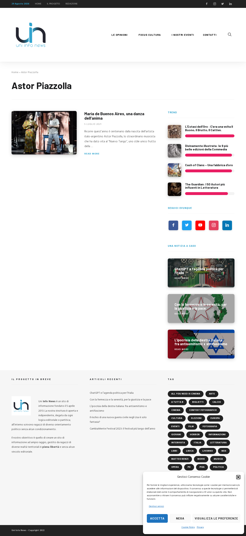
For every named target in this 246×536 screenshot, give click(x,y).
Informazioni (217, 435)
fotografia (210, 426)
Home (15, 72)
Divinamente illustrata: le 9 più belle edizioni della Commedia (206, 147)
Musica (218, 459)
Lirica (190, 451)
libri (174, 451)
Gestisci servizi (156, 506)
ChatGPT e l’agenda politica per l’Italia (112, 393)
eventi (175, 426)
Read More (92, 154)
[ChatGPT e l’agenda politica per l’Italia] (201, 272)
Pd (189, 467)
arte (212, 394)
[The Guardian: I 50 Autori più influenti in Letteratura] (174, 189)
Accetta (157, 518)
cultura (176, 418)
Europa (215, 418)
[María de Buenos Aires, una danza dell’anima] (44, 132)
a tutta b (177, 402)
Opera (175, 467)
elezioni (196, 418)
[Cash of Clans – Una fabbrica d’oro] (174, 170)
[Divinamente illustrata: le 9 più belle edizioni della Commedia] (174, 151)
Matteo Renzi (180, 459)
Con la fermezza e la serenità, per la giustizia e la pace (120, 400)
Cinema (175, 410)
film (191, 426)
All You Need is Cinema (185, 394)
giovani (176, 435)
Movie (201, 459)
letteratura (218, 443)
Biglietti (198, 402)
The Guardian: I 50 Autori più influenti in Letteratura (205, 185)
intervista (178, 443)
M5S (223, 451)
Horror (195, 435)
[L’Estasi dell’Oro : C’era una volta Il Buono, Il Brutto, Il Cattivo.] (174, 131)
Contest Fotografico (203, 410)
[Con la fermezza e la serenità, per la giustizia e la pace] (201, 308)
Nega (180, 518)
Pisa (201, 467)
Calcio (216, 402)
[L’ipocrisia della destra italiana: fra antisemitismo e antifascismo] (201, 344)
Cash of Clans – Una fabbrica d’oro (209, 165)
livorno (207, 451)
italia (197, 443)
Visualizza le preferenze (216, 518)
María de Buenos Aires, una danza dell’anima (114, 115)
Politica (218, 467)
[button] (238, 477)
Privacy (200, 527)
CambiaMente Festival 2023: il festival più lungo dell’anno (122, 429)
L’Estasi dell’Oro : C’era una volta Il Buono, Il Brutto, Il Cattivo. (209, 128)
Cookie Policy (188, 527)
